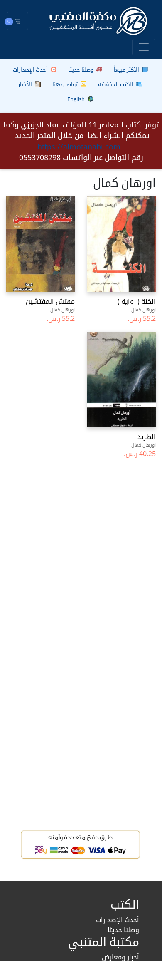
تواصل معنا (65, 84)
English (76, 99)
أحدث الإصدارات (31, 69)
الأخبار (25, 84)
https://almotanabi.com (78, 146)
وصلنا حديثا (81, 69)
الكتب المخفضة (116, 84)
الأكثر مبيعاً (127, 69)
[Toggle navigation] (143, 47)
